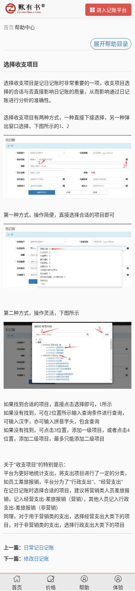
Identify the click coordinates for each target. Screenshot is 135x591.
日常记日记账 (39, 547)
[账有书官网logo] (25, 8)
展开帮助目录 (111, 44)
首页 (9, 27)
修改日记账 (36, 558)
